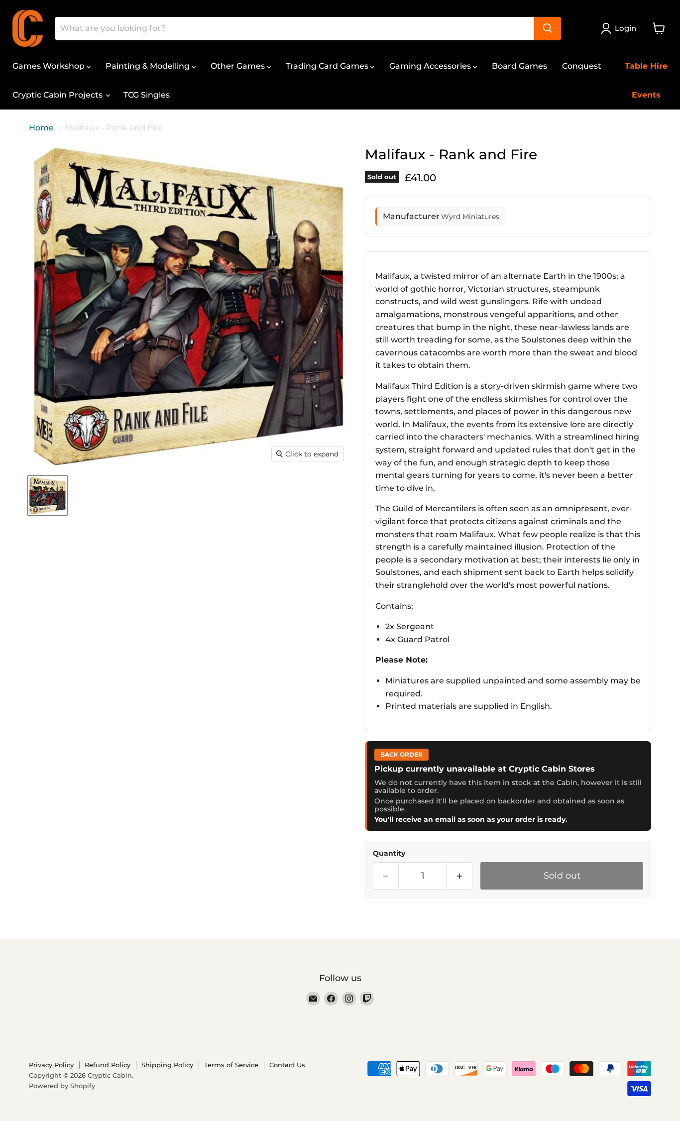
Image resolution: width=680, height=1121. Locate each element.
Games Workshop (49, 66)
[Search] (547, 28)
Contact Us (287, 1065)
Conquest (581, 66)
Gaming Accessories (431, 66)
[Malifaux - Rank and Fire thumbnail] (47, 495)
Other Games (239, 66)
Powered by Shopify (62, 1086)
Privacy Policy (51, 1065)
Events (646, 95)
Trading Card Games (328, 66)
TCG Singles (146, 95)
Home (41, 127)
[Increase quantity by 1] (459, 876)
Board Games (519, 66)
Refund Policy (107, 1065)
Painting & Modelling (149, 66)
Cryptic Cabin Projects (58, 95)
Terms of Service (231, 1065)
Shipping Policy (167, 1065)
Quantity (389, 853)
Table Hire (646, 66)
